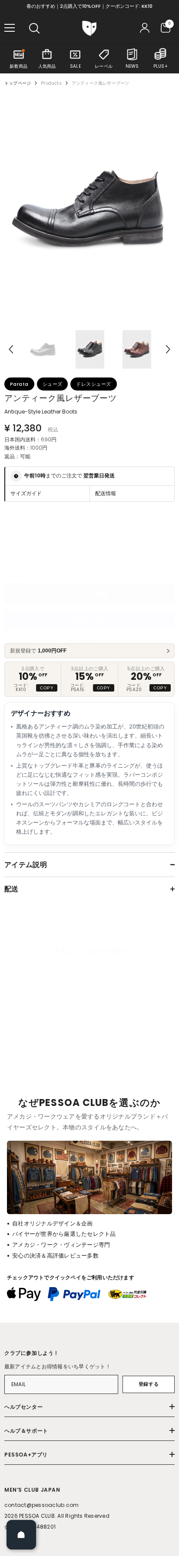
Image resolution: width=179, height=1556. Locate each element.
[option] (89, 207)
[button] (10, 349)
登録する (149, 1384)
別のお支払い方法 (89, 640)
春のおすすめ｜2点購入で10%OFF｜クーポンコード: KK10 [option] (89, 6)
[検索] (34, 28)
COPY (46, 687)
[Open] (21, 1534)
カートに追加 (89, 593)
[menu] (9, 28)
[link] (40, 1068)
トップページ (17, 83)
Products (51, 83)
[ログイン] (144, 27)
